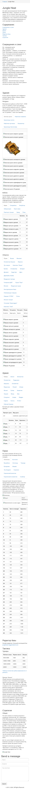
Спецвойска (13, 205)
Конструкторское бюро (10, 289)
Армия (4, 30)
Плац (24, 212)
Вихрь (12, 394)
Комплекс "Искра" (17, 265)
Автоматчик (20, 376)
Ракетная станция (9, 212)
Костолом (15, 459)
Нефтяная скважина (20, 116)
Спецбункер (13, 268)
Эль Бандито (7, 470)
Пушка (5, 258)
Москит (6, 390)
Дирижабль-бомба (9, 275)
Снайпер (22, 476)
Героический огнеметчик (10, 476)
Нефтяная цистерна (9, 123)
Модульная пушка (16, 286)
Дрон (21, 272)
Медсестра (7, 387)
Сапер (12, 390)
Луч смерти (7, 265)
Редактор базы (6, 34)
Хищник (6, 394)
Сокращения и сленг (8, 27)
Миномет (19, 258)
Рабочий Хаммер (8, 404)
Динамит (6, 272)
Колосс (12, 401)
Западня (22, 268)
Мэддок (21, 397)
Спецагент (7, 397)
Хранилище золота (9, 120)
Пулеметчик (7, 380)
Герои (4, 32)
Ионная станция (8, 299)
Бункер (6, 268)
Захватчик (19, 390)
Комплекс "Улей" (8, 306)
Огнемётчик (15, 383)
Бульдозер (7, 466)
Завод (18, 212)
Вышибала (7, 463)
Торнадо (23, 463)
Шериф (14, 466)
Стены (18, 296)
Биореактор (21, 123)
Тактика (4, 35)
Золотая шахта (8, 116)
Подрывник (16, 380)
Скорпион (16, 470)
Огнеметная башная (9, 262)
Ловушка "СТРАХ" (8, 296)
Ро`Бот (19, 401)
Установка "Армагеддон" (10, 303)
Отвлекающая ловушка (10, 293)
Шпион (12, 376)
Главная (4, 1)
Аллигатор (7, 459)
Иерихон (20, 262)
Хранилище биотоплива (10, 127)
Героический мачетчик (10, 473)
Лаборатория (7, 209)
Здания (4, 29)
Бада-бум (14, 272)
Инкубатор (22, 205)
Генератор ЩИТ (8, 282)
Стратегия (5, 37)
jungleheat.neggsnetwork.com (10, 645)
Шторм (21, 387)
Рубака (6, 376)
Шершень (6, 383)
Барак (5, 205)
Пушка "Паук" (19, 282)
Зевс (18, 394)
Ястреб (15, 387)
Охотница (15, 463)
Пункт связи (17, 209)
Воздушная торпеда (9, 279)
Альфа (14, 397)
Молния (6, 286)
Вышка (12, 258)
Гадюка (6, 401)
